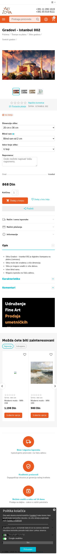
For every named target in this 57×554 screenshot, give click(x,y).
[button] (28, 208)
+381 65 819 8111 (45, 12)
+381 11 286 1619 (45, 9)
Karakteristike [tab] (11, 279)
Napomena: (8, 155)
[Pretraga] (37, 19)
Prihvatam (28, 549)
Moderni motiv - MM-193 (40, 401)
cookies (33, 515)
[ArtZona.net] (7, 10)
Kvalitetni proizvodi (28, 474)
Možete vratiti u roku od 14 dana (28, 499)
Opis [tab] (5, 245)
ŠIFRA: (31, 106)
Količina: (6, 192)
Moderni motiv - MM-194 (14, 401)
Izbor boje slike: (10, 145)
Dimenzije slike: (10, 123)
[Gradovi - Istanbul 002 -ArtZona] (28, 65)
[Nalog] (46, 19)
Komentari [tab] (8, 287)
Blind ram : (8, 134)
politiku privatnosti (14, 521)
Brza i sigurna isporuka (28, 450)
